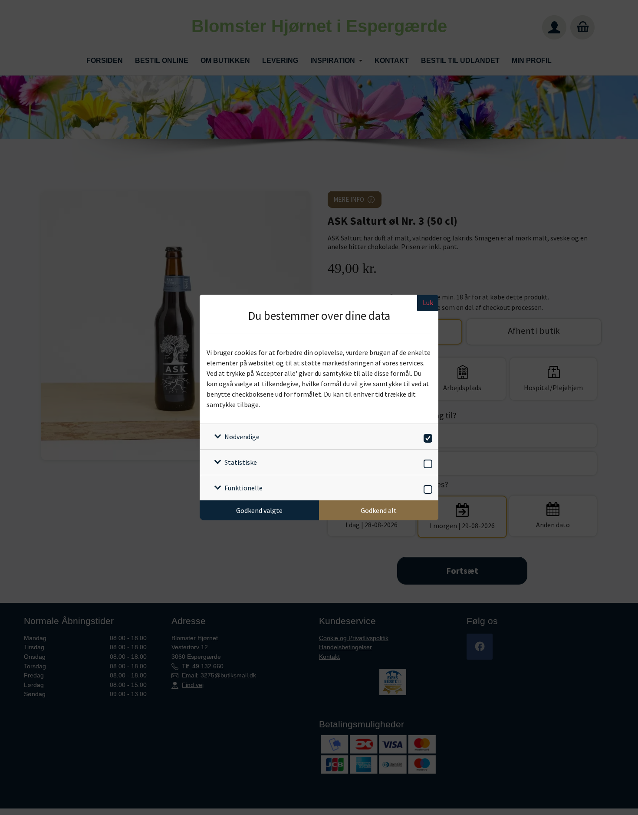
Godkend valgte (259, 510)
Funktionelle (243, 487)
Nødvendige (242, 436)
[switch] (426, 437)
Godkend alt (379, 510)
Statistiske (240, 462)
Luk (428, 302)
